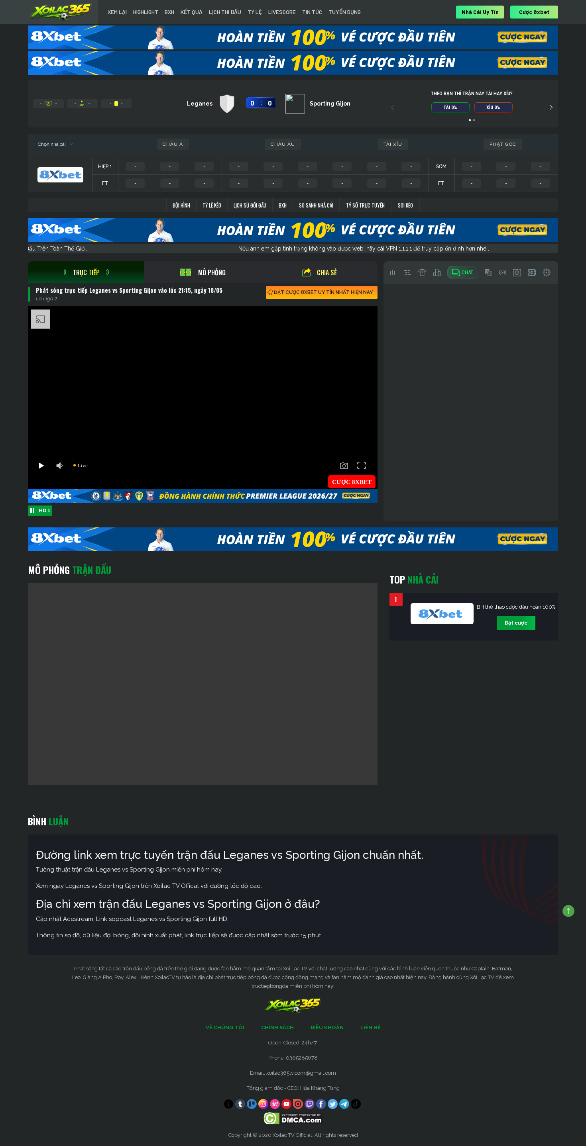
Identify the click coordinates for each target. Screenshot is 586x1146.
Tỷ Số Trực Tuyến (365, 205)
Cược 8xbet (534, 11)
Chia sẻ (327, 272)
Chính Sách (277, 1027)
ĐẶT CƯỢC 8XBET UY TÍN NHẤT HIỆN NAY (323, 292)
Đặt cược (516, 623)
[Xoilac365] (60, 12)
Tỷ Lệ (255, 11)
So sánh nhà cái (316, 205)
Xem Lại (117, 11)
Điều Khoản (327, 1027)
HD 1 (44, 510)
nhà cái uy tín (480, 11)
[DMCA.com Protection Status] (293, 1118)
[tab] (86, 272)
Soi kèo (405, 205)
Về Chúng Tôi (225, 1027)
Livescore (282, 11)
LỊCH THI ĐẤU (225, 11)
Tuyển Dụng (344, 11)
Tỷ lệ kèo (212, 205)
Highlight (145, 11)
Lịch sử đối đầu (250, 205)
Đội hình (181, 205)
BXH (169, 11)
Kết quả (192, 11)
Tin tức (312, 11)
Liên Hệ (370, 1027)
